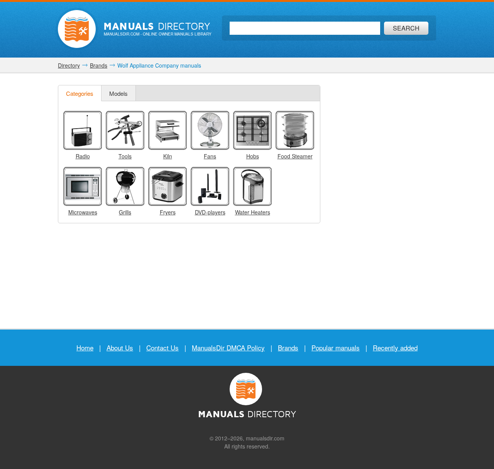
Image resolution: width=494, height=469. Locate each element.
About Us (120, 347)
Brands (288, 347)
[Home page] (77, 29)
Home (84, 347)
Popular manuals (335, 347)
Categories (79, 93)
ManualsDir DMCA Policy (228, 347)
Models (118, 93)
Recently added (395, 347)
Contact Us (162, 347)
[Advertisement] (380, 201)
